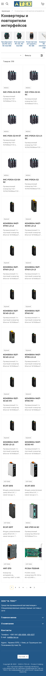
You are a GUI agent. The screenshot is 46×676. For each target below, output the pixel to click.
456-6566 (22, 635)
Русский (22, 657)
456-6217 (31, 635)
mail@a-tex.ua (12, 637)
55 (30, 587)
